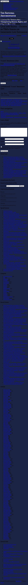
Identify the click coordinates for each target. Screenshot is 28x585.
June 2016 (5, 469)
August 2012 (6, 532)
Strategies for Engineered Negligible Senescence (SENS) (12, 570)
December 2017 (7, 445)
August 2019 (6, 420)
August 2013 (6, 515)
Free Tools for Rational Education (11, 263)
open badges (4, 105)
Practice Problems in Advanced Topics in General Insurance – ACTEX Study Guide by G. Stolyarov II (15, 253)
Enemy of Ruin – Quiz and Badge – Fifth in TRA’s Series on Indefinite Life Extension (13, 113)
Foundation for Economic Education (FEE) (13, 577)
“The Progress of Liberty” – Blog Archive (13, 269)
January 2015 (6, 492)
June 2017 (5, 453)
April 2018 (6, 439)
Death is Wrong (7, 6)
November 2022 (7, 400)
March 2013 (6, 522)
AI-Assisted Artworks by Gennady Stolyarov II (14, 221)
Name (3, 139)
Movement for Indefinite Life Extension (16, 104)
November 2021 (7, 406)
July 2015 (5, 484)
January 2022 (6, 403)
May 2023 (5, 399)
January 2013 (6, 525)
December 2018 (7, 429)
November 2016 (7, 462)
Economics (6, 281)
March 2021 (6, 411)
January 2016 (6, 476)
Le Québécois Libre (8, 559)
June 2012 (5, 534)
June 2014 (5, 502)
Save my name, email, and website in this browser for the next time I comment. (12, 147)
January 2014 (6, 509)
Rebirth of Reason (7, 567)
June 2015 (5, 486)
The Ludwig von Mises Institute (11, 561)
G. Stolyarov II (7, 101)
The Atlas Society (7, 546)
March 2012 (6, 538)
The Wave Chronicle (8, 572)
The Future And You (8, 547)
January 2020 (6, 414)
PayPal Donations (7, 211)
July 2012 (5, 533)
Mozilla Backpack (12, 75)
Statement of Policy (8, 270)
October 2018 (6, 431)
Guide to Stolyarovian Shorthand (11, 250)
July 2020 (5, 412)
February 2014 (6, 507)
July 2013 (5, 517)
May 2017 (5, 454)
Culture (5, 280)
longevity (3, 104)
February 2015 (6, 491)
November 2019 (7, 416)
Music (5, 290)
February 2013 (6, 523)
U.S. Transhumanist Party (9, 544)
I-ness (13, 101)
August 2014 (6, 499)
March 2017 (6, 457)
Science (5, 295)
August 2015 (6, 483)
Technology (6, 298)
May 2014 (5, 503)
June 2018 (5, 437)
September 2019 (7, 419)
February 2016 (6, 475)
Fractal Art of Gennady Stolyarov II (12, 220)
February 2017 (6, 458)
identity (17, 101)
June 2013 (5, 518)
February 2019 (6, 426)
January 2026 (6, 389)
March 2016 (6, 473)
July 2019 (5, 422)
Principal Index (7, 5)
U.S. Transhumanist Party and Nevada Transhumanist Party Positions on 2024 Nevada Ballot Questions (15, 176)
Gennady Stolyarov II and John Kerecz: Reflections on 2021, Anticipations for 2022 (14, 352)
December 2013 (7, 510)
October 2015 (6, 480)
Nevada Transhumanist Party (10, 8)
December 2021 (7, 404)
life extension (12, 102)
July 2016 (5, 468)
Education (3, 99)
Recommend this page (14, 47)
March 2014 (6, 506)
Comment (4, 127)
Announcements (7, 276)
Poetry (5, 292)
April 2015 (6, 488)
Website (3, 144)
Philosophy (9, 99)
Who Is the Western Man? (9, 9)
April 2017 (6, 456)
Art (4, 277)
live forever (19, 102)
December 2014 (7, 494)
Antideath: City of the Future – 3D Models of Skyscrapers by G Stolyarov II (14, 227)
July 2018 (5, 435)
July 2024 (5, 396)
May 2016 (5, 471)
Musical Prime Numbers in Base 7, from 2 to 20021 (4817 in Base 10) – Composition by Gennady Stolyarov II (14, 380)
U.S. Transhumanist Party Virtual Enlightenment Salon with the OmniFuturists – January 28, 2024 (15, 335)
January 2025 (6, 392)
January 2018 (6, 444)
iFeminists (6, 548)
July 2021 (5, 410)
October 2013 (6, 513)
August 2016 (6, 467)
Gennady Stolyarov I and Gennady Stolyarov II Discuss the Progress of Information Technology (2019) (15, 168)
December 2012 (7, 526)
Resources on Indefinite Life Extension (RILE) (14, 56)
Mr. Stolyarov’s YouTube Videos (11, 213)
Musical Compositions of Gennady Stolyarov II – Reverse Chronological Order (15, 215)
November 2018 (7, 430)
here (13, 80)
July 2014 (5, 500)
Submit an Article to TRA (9, 212)
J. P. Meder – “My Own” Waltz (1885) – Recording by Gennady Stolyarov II (12, 327)
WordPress (18, 581)
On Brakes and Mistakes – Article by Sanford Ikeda (13, 116)
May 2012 (5, 536)
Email (3, 141)
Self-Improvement (7, 296)
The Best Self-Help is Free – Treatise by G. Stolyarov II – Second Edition (13, 248)
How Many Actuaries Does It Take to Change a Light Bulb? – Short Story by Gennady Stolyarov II (15, 339)
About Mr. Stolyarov (8, 4)
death (2, 101)
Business (5, 279)
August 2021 (6, 408)
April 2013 (6, 521)
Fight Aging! (6, 578)
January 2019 (6, 427)
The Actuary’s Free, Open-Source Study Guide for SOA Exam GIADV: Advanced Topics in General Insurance (16, 266)
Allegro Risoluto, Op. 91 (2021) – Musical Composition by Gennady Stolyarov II (13, 383)
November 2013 (7, 511)
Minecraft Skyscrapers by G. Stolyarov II (13, 223)
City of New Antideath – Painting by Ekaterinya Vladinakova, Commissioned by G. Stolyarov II (15, 225)
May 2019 (5, 423)
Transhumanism (17, 99)
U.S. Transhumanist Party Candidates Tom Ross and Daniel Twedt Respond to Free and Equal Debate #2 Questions (15, 331)
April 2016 (6, 472)
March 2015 (6, 490)
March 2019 (6, 425)
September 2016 (7, 465)
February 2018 (6, 442)
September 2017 (7, 449)
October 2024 (6, 393)
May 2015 (5, 487)
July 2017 (5, 452)
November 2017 (7, 446)
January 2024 (6, 397)
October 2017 (6, 448)
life (7, 102)
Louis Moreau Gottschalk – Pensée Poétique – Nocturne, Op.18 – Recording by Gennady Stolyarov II (15, 365)
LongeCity (6, 560)
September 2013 (7, 514)
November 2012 (7, 528)
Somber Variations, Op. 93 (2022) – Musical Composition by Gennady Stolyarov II (14, 349)
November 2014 (7, 495)
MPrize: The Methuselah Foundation (12, 565)
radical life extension (15, 105)
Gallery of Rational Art (9, 255)
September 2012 (7, 530)
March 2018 (6, 441)
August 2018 (6, 434)
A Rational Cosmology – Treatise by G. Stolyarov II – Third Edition (13, 242)
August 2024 (6, 395)
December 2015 (7, 477)
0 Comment (23, 35)
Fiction (5, 284)
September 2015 (7, 481)
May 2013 (5, 519)
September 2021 (7, 407)
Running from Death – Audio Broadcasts (13, 262)
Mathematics (6, 288)
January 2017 (6, 460)
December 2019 (7, 415)
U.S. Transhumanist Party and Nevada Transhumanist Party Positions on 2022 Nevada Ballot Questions (15, 343)
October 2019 (6, 418)
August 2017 (6, 450)
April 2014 (6, 504)
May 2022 (5, 402)
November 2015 (7, 479)
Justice (5, 287)
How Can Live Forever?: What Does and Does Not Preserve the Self (13, 64)
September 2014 (7, 498)
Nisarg (2, 582)
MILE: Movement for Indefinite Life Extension (14, 564)
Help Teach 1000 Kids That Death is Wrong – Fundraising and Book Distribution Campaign (15, 233)
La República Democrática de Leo (11, 556)
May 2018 (5, 438)
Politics (5, 294)
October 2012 (6, 529)
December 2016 (7, 461)
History (5, 286)
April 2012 (6, 537)
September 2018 (7, 433)
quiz (9, 105)
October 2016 (6, 464)
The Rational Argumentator (16, 1)
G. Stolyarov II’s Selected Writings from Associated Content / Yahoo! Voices (13, 257)
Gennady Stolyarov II (11, 35)
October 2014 (6, 496)
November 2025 (7, 391)
